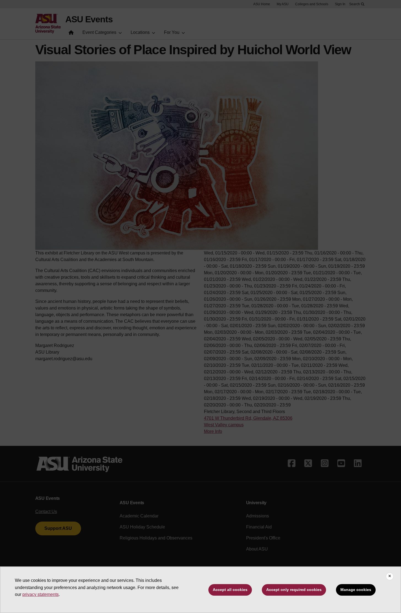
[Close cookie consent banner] (390, 576)
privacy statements (40, 594)
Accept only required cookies (294, 589)
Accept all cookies (230, 589)
